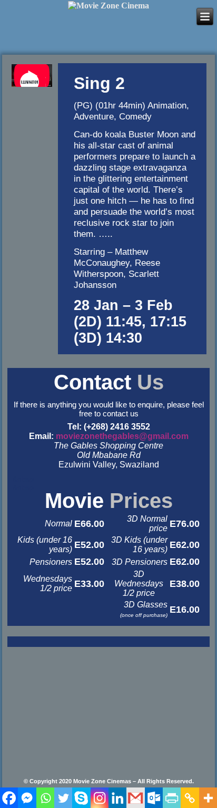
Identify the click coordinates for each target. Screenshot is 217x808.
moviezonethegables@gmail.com (122, 436)
